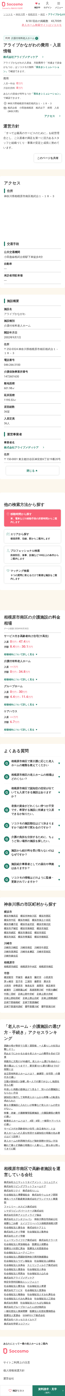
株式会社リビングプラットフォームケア (25, 1186)
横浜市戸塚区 (11, 928)
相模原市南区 (46, 966)
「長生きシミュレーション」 (46, 93)
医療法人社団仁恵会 (14, 1248)
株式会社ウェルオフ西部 (45, 1194)
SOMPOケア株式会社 (34, 1315)
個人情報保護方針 (14, 1370)
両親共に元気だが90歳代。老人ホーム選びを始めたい (32, 1061)
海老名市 (29, 985)
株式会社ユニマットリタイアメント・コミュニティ (31, 1182)
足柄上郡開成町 (49, 998)
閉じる (31, 470)
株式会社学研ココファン (17, 1323)
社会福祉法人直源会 (35, 1290)
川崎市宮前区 (44, 951)
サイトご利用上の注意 (16, 1362)
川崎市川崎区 (11, 947)
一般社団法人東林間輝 (15, 1311)
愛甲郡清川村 (48, 1006)
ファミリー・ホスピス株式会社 (20, 1206)
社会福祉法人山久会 (37, 1273)
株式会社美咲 (11, 1302)
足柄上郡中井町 (26, 994)
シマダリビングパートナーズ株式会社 (24, 1210)
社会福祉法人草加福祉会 (17, 1244)
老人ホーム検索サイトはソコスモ (42, 25)
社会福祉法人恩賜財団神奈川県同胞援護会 (26, 1256)
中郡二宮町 (10, 994)
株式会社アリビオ (13, 1290)
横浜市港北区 (44, 924)
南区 (42, 14)
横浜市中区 (10, 920)
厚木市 (47, 981)
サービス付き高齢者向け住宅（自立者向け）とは (29, 1128)
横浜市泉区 (10, 936)
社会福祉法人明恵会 (14, 1273)
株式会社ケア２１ (36, 1227)
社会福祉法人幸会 (36, 1269)
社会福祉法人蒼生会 (14, 1227)
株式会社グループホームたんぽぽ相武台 (25, 1307)
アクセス (49, 116)
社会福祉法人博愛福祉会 (17, 1194)
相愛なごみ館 (11, 1223)
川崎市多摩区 (27, 951)
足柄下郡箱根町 (12, 1002)
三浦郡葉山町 (20, 989)
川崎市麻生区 (11, 955)
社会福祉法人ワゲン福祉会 (18, 1261)
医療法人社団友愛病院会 (42, 1311)
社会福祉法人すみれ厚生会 (41, 1294)
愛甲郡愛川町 (32, 1006)
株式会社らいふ (31, 1190)
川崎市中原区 (41, 947)
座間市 (40, 985)
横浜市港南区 (27, 928)
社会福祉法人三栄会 (44, 1298)
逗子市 (19, 981)
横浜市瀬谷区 (25, 932)
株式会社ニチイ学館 (14, 1231)
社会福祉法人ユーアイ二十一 (19, 1252)
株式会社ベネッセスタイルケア (20, 1319)
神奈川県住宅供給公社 (46, 1219)
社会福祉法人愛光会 (14, 1286)
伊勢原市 (18, 985)
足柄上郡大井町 (45, 994)
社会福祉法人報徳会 (14, 1294)
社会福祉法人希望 (36, 1286)
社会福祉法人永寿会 (14, 1265)
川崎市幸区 (26, 947)
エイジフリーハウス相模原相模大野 (39, 1223)
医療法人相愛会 (40, 1244)
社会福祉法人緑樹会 (44, 1261)
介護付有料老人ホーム (19, 38)
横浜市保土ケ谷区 (41, 920)
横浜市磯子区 (11, 924)
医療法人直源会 (12, 1315)
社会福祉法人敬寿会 (37, 1231)
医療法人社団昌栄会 (37, 1248)
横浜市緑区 (10, 932)
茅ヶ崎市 (8, 981)
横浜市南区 (24, 920)
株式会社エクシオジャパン (18, 1219)
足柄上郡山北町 (31, 998)
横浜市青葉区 (25, 936)
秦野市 (37, 981)
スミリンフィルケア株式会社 (42, 1265)
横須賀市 (8, 977)
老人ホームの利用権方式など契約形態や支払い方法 (31, 1141)
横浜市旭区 (42, 928)
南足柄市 (50, 985)
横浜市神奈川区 (28, 915)
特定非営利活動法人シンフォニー (21, 1282)
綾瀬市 (7, 989)
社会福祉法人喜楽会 (14, 1269)
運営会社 (8, 1378)
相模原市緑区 (11, 966)
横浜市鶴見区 (11, 915)
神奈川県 (20, 14)
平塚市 (19, 977)
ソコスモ (8, 14)
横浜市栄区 (40, 932)
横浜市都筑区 (41, 936)
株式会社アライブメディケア (20, 57)
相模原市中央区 (28, 966)
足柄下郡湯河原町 (13, 1006)
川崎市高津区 (11, 951)
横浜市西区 (45, 915)
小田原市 (48, 977)
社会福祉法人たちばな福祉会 (35, 1302)
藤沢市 (37, 977)
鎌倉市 (28, 977)
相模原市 (32, 14)
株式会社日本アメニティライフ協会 (22, 1215)
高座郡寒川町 (37, 989)
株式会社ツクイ (12, 1190)
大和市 (7, 985)
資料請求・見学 (47, 1390)
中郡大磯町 (52, 989)
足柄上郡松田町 (12, 998)
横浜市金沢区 (27, 924)
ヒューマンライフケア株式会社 (20, 1240)
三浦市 (28, 981)
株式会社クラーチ (48, 1240)
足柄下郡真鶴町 (31, 1002)
